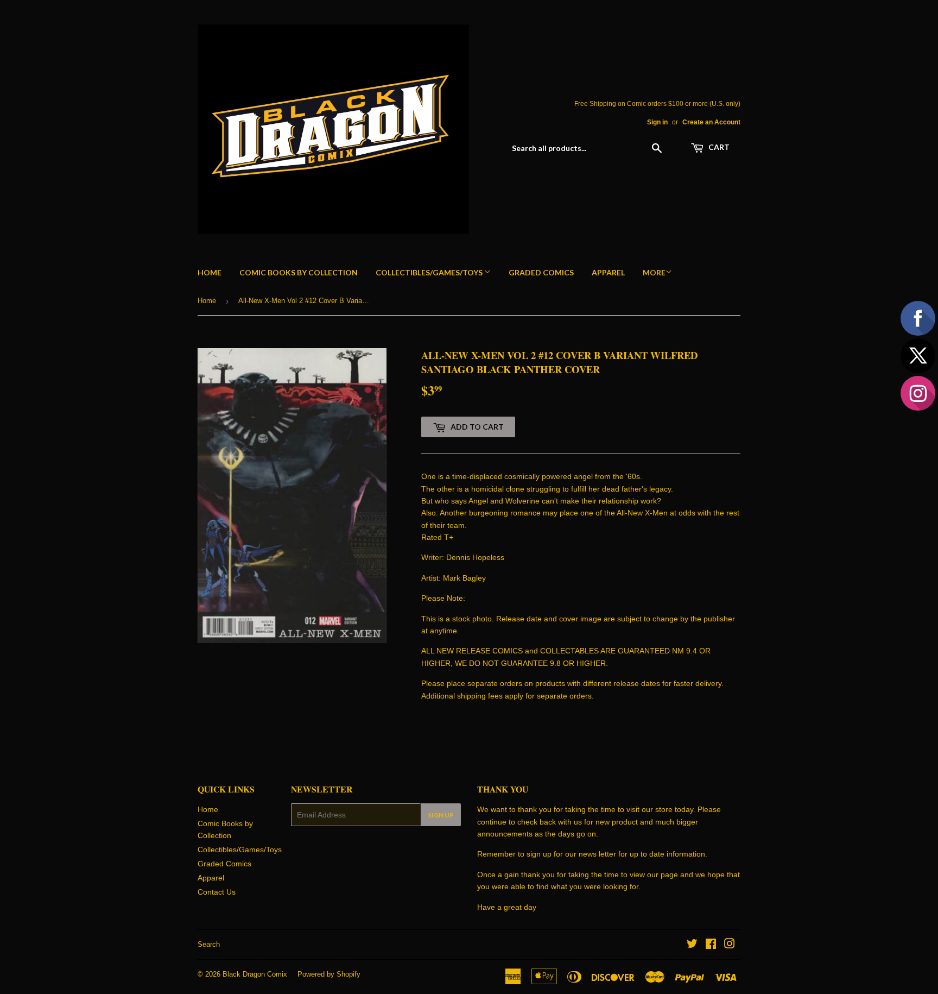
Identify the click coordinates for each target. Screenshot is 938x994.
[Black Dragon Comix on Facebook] (711, 945)
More (654, 272)
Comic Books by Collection (298, 272)
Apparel (608, 272)
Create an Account (711, 122)
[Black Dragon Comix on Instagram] (729, 945)
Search (209, 944)
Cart (718, 147)
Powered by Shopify (328, 974)
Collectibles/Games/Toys (430, 272)
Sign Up (441, 815)
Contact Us (217, 892)
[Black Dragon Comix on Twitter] (692, 945)
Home (209, 272)
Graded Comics (541, 272)
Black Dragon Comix (255, 974)
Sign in (657, 122)
